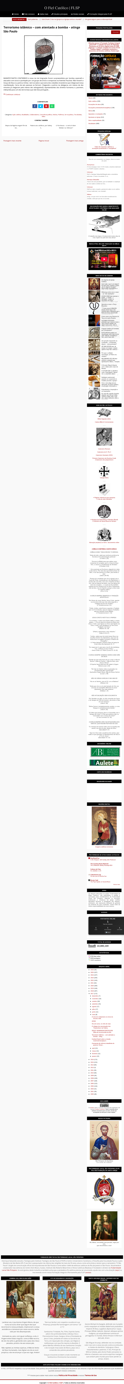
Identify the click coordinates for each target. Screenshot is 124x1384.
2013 (92, 1067)
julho (93, 1009)
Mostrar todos (116, 884)
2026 (92, 969)
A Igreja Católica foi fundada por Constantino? (110, 329)
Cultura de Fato (95, 869)
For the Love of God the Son (98, 876)
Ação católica (16, 115)
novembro (95, 998)
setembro (95, 1004)
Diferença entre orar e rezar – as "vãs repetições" (110, 293)
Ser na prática (69, 115)
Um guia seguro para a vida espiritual (98, 19)
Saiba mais (43, 14)
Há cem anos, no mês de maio (101, 1024)
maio (94, 1014)
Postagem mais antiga (75, 141)
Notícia (55, 115)
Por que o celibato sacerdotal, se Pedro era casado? (109, 354)
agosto (94, 1006)
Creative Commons (100, 1109)
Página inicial (44, 141)
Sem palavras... (33, 19)
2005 (92, 1086)
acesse (88, 1272)
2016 (92, 1059)
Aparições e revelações (95, 114)
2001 (92, 1091)
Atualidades (25, 115)
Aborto (90, 98)
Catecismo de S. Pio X (104, 452)
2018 (92, 991)
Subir (119, 1381)
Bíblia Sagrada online (104, 419)
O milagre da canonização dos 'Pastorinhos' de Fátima (101, 1027)
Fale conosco (29, 14)
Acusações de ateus (94, 104)
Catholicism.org (95, 874)
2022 (92, 980)
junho (94, 1012)
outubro (94, 1001)
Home (16, 14)
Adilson (89, 194)
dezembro (95, 996)
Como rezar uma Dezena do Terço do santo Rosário (110, 317)
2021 (92, 983)
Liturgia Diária (104, 477)
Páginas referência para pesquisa (104, 497)
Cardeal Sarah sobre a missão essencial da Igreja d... (101, 1039)
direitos (92, 1107)
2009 (92, 1075)
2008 (92, 1078)
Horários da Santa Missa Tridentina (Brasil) (104, 519)
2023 (92, 977)
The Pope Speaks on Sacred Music (100, 882)
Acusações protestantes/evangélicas (99, 107)
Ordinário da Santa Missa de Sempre (104, 521)
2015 (92, 1062)
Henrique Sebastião (93, 179)
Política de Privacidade (68, 1375)
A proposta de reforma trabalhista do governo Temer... (103, 1044)
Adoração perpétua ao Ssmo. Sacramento (104, 542)
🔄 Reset (108, 932)
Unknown (90, 172)
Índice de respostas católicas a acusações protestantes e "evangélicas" (104, 147)
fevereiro (95, 1053)
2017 (92, 993)
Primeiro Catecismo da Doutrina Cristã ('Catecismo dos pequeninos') (104, 459)
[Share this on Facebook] (34, 106)
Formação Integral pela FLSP (100, 14)
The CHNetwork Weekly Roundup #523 (101, 865)
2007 (92, 1081)
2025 (92, 972)
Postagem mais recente (12, 141)
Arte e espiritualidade (94, 120)
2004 (92, 1089)
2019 (92, 988)
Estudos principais (60, 14)
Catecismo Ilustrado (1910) (104, 455)
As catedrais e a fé (95, 871)
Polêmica (61, 115)
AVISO (94, 1021)
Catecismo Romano (104, 449)
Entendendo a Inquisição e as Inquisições (110, 390)
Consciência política (46, 115)
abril (93, 1048)
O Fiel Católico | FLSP (62, 7)
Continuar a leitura (11, 94)
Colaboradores (34, 115)
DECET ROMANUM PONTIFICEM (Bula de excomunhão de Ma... (102, 1031)
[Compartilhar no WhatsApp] (52, 106)
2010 (92, 1073)
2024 (92, 975)
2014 (92, 1065)
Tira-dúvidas (78, 115)
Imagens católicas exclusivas (104, 847)
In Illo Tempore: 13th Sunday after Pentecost (103, 860)
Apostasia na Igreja (94, 117)
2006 (92, 1083)
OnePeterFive (94, 858)
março (94, 1051)
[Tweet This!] (40, 106)
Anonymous (90, 164)
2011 (92, 1070)
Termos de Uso (91, 1375)
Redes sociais (78, 14)
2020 (92, 985)
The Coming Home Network (99, 864)
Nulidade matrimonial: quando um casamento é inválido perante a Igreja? (109, 379)
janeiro (94, 1056)
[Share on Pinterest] (46, 106)
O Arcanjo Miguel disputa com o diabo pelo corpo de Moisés (110, 366)
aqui (117, 1270)
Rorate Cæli (94, 880)
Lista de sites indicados (104, 499)
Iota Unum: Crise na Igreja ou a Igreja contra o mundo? (62, 19)
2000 (92, 1094)
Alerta (90, 111)
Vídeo (43, 116)
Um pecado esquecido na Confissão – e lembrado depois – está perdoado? (109, 342)
